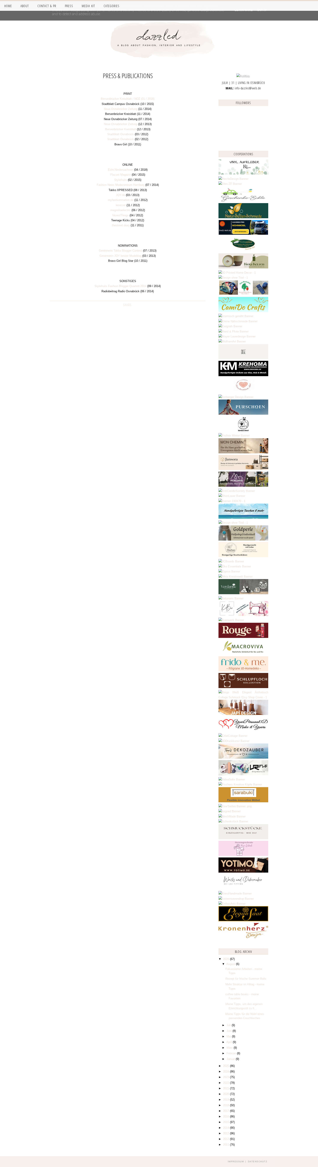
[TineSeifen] (235, 806)
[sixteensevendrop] (236, 898)
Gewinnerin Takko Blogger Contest (120, 250)
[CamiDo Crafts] (243, 311)
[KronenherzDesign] (243, 937)
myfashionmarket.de (120, 200)
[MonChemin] (243, 452)
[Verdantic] (243, 593)
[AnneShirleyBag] (243, 517)
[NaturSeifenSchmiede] (243, 217)
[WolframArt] (232, 341)
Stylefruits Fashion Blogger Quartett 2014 (120, 286)
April (229, 1042)
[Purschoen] (243, 413)
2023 (226, 1077)
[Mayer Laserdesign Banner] (236, 336)
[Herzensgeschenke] (243, 855)
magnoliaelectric (120, 210)
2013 (226, 1133)
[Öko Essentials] (234, 566)
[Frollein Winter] (234, 435)
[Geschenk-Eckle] (243, 200)
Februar (231, 1053)
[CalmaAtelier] (231, 501)
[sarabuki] (243, 801)
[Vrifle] (243, 774)
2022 (226, 1082)
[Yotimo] (243, 871)
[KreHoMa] (243, 375)
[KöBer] (243, 615)
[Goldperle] (243, 539)
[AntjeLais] (243, 838)
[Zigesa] (229, 571)
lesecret (121, 205)
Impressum (236, 1161)
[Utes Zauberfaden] (230, 183)
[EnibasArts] (232, 903)
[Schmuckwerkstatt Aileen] (243, 392)
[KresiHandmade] (235, 893)
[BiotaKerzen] (243, 267)
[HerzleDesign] (233, 178)
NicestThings (120, 215)
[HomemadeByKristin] (233, 522)
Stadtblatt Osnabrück (120, 134)
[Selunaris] (230, 598)
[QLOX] (243, 358)
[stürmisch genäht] (235, 316)
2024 (226, 1071)
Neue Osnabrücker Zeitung (120, 109)
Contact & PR (46, 6)
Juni (229, 1030)
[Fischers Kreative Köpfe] (240, 784)
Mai (229, 1036)
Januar (231, 1059)
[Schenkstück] (233, 821)
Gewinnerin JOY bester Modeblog (120, 255)
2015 (226, 1122)
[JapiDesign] (243, 714)
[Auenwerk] (231, 620)
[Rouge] (243, 637)
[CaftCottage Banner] (232, 735)
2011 (226, 1144)
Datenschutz (257, 1161)
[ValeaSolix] (231, 779)
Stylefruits (120, 179)
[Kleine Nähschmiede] (237, 321)
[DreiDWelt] (243, 234)
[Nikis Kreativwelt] (235, 576)
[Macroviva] (243, 653)
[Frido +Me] (243, 670)
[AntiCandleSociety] (236, 491)
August (231, 964)
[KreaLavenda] (243, 173)
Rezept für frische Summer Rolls (245, 978)
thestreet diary (121, 225)
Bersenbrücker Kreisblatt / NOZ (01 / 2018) (127, 98)
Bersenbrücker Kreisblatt (120, 129)
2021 (226, 1088)
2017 (226, 1110)
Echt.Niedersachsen (120, 169)
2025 (226, 1065)
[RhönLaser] (231, 496)
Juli (229, 1025)
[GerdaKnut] (243, 430)
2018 (226, 1105)
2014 (226, 1127)
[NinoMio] (233, 277)
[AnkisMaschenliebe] (243, 294)
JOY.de (120, 195)
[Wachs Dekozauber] (243, 888)
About (25, 6)
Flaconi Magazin (120, 174)
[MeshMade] (232, 816)
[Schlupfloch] (243, 687)
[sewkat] (243, 697)
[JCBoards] (231, 561)
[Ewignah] (230, 326)
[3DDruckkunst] (233, 741)
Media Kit (88, 6)
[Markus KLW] (243, 556)
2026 (226, 959)
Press (69, 6)
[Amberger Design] (235, 397)
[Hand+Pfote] (233, 331)
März (230, 1047)
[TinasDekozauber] (243, 757)
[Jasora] (243, 469)
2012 (226, 1139)
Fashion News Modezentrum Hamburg (121, 184)
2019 (226, 1099)
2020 (226, 1094)
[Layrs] (237, 272)
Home (8, 6)
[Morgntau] (243, 485)
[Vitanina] (243, 250)
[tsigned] (229, 811)
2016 (226, 1116)
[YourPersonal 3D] (243, 730)
